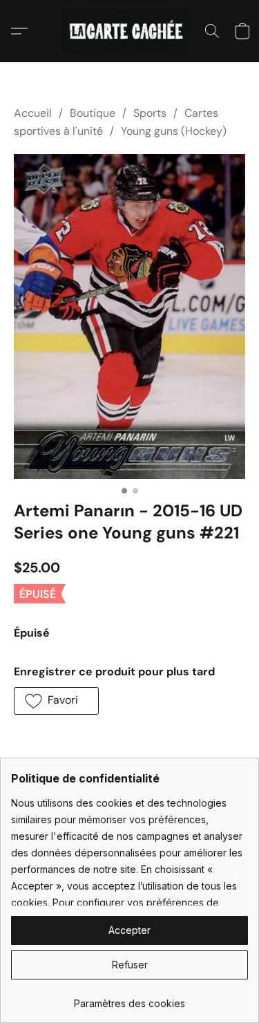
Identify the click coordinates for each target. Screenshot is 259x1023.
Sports (149, 113)
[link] (129, 998)
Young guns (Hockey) (174, 131)
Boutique (92, 113)
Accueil (33, 113)
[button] (129, 31)
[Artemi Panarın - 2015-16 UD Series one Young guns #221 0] (129, 316)
